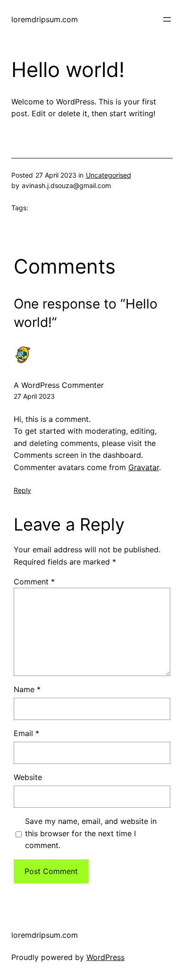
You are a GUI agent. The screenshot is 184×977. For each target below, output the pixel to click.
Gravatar (143, 467)
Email (26, 733)
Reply (22, 490)
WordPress (105, 957)
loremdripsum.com (44, 19)
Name (27, 689)
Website (28, 777)
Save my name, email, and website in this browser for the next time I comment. (91, 833)
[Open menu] (167, 19)
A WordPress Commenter (59, 385)
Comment (34, 581)
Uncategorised (108, 175)
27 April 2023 (34, 396)
